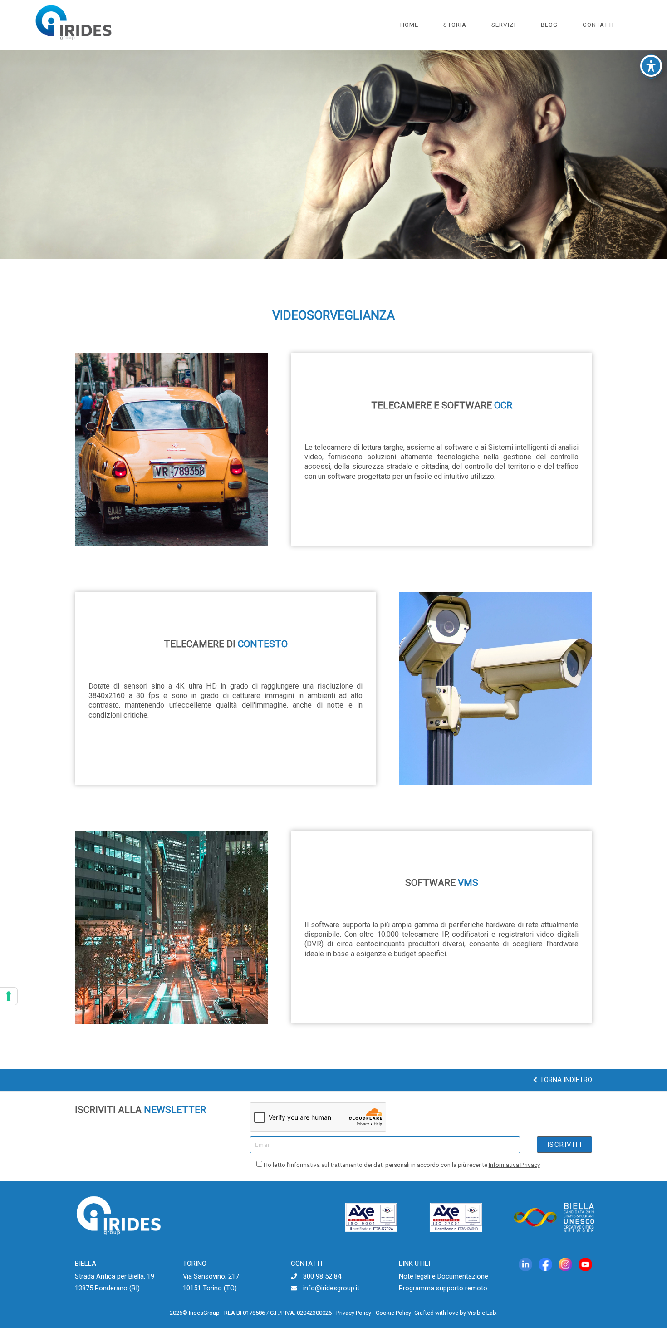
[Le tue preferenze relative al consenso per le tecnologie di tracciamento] (8, 996)
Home (409, 24)
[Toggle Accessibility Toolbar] (651, 66)
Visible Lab (481, 1312)
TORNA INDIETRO (565, 1080)
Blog (549, 24)
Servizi (503, 24)
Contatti (598, 24)
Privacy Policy (353, 1312)
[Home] (73, 43)
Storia (454, 24)
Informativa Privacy (514, 1164)
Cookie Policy (393, 1312)
